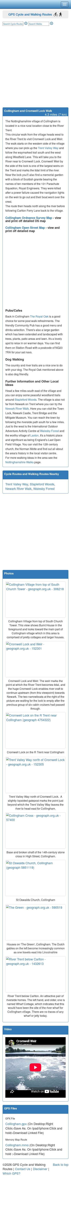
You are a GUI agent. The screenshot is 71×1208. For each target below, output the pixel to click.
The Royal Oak (39, 316)
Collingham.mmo (17, 1145)
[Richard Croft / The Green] (35, 922)
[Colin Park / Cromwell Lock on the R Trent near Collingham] (35, 730)
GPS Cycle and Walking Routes (30, 14)
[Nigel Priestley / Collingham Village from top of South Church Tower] (35, 599)
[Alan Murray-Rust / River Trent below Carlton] (35, 974)
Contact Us (22, 1168)
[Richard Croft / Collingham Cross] (35, 830)
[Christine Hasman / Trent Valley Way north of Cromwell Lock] (35, 775)
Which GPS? (11, 1173)
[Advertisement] (35, 70)
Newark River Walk (17, 409)
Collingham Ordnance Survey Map (29, 218)
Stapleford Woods (26, 400)
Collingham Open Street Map (25, 227)
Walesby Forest (49, 431)
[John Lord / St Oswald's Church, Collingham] (35, 878)
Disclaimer (40, 1168)
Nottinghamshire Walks (19, 462)
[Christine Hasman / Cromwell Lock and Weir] (35, 659)
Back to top (60, 1164)
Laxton (34, 435)
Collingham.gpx (16, 1123)
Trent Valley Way (48, 148)
